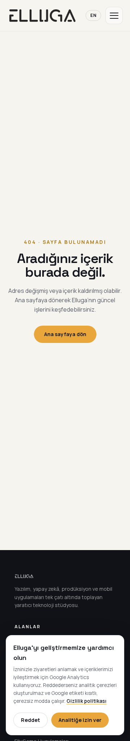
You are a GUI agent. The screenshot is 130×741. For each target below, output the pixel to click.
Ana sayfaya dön (65, 334)
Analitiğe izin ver (79, 720)
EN (93, 15)
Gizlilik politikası (86, 701)
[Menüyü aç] (114, 15)
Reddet (30, 720)
